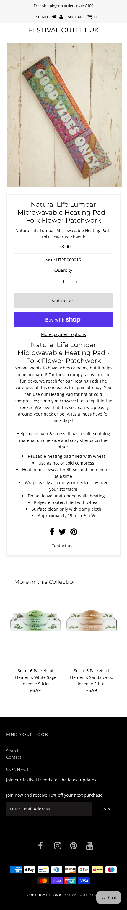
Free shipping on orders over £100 (63, 5)
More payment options (63, 334)
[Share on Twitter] (62, 533)
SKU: (50, 260)
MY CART (82, 17)
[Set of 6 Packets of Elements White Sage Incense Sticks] (35, 621)
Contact (13, 757)
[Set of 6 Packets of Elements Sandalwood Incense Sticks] (91, 621)
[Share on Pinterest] (73, 533)
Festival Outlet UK (63, 30)
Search (13, 750)
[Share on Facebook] (52, 533)
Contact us (61, 546)
